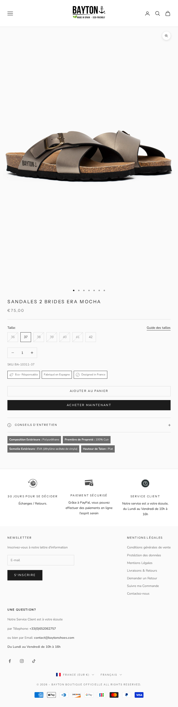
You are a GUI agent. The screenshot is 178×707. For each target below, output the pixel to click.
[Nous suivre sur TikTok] (34, 661)
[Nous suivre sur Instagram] (21, 661)
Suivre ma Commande (143, 586)
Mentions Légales (140, 563)
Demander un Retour (142, 578)
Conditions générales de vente (149, 547)
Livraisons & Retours (142, 570)
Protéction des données (144, 555)
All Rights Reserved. (123, 684)
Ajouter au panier (89, 391)
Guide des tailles (159, 328)
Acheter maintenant (89, 405)
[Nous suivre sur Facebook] (9, 661)
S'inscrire (25, 575)
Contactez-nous (138, 593)
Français (109, 674)
